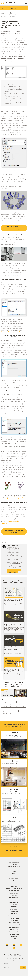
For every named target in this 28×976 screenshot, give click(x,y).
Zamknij (25, 7)
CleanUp (3, 708)
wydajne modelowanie (13, 711)
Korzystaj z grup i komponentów (13, 86)
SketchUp (4, 702)
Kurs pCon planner (14, 918)
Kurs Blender (14, 899)
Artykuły (14, 871)
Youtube (7, 945)
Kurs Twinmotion (14, 932)
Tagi (2, 699)
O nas (14, 875)
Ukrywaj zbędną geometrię (12, 88)
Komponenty (4, 706)
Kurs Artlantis (14, 893)
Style (16, 704)
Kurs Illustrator (14, 909)
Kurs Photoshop (14, 920)
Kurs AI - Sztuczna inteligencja (14, 888)
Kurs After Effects (14, 890)
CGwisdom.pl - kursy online (7, 12)
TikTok (14, 948)
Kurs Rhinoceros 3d (14, 927)
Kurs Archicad (14, 892)
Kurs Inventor (14, 911)
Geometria (11, 706)
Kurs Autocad (14, 895)
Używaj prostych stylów (11, 84)
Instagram (21, 945)
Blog (16, 12)
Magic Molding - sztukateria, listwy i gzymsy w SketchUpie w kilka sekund (13, 600)
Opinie (14, 869)
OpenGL (17, 708)
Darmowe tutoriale (14, 862)
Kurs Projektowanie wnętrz (14, 924)
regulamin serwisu (14, 878)
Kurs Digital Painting (14, 902)
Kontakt (14, 880)
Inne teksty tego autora (14, 570)
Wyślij (23, 967)
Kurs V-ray (14, 936)
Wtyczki (14, 860)
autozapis (22, 708)
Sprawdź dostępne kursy (14, 850)
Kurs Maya (14, 916)
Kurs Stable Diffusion (14, 931)
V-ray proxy (4, 711)
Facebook (14, 945)
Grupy (20, 704)
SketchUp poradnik (11, 702)
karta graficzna (10, 708)
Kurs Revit (14, 925)
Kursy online (14, 859)
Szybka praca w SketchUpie (8, 704)
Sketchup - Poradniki (7, 13)
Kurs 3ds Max (14, 886)
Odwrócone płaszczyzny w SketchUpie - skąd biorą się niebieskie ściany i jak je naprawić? (14, 670)
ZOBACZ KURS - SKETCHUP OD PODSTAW (14, 531)
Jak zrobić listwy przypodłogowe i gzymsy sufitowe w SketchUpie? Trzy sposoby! (13, 624)
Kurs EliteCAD (14, 904)
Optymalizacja (20, 702)
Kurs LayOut (14, 913)
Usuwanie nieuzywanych (20, 706)
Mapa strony (14, 877)
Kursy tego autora (12, 572)
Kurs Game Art (14, 906)
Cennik (14, 868)
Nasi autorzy (14, 873)
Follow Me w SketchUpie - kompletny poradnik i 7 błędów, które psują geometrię (13, 648)
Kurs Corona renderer (14, 900)
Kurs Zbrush (14, 938)
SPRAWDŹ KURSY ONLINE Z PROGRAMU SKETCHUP (14, 228)
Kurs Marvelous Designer (14, 915)
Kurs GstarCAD (14, 908)
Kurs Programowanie (14, 922)
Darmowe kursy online (14, 866)
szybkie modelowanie (6, 713)
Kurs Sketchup (14, 929)
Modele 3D (14, 864)
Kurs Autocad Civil (14, 897)
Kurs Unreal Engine (14, 934)
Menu (26, 3)
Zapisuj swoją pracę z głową (12, 96)
